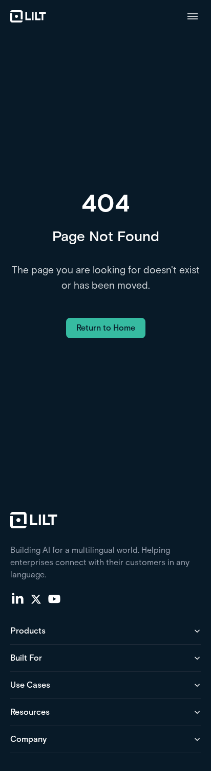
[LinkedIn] (17, 598)
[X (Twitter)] (36, 598)
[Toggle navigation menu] (192, 16)
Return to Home (105, 328)
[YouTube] (54, 598)
